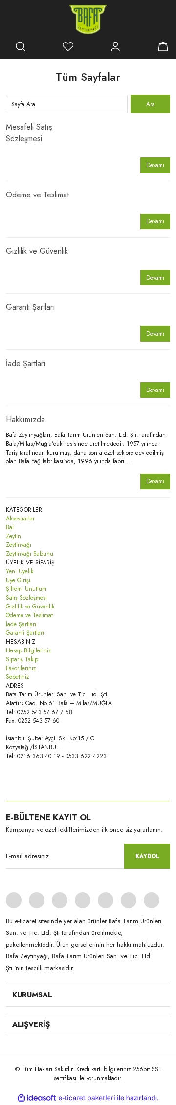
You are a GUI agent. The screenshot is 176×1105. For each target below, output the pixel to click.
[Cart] (162, 46)
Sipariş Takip (22, 659)
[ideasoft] (36, 1098)
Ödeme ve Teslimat (37, 194)
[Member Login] (115, 46)
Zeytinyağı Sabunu (29, 553)
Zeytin (13, 536)
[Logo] (88, 19)
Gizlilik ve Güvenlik (37, 251)
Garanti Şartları (30, 307)
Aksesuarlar (20, 518)
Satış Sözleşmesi (26, 597)
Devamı (155, 165)
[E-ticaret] (86, 1097)
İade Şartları (26, 363)
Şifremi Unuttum (26, 589)
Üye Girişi (18, 580)
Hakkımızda (25, 419)
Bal (10, 527)
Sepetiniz (17, 676)
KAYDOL (147, 856)
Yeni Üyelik (19, 571)
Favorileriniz (21, 668)
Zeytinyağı (18, 545)
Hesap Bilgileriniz (28, 650)
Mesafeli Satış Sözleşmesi (29, 132)
